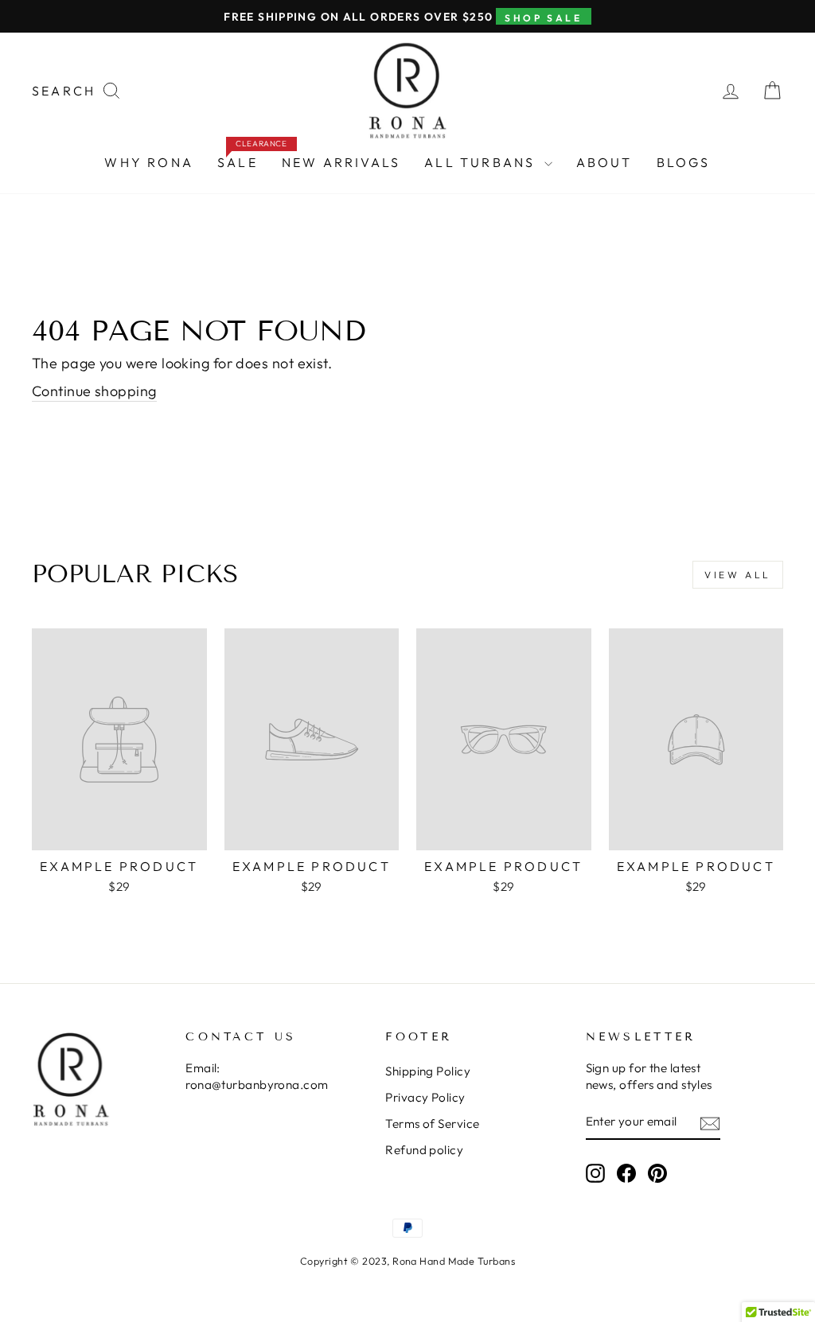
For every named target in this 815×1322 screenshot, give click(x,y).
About (604, 162)
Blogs (684, 162)
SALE (243, 158)
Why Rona (148, 162)
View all (737, 575)
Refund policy (424, 1149)
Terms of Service (432, 1123)
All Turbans (482, 162)
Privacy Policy (425, 1097)
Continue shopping (94, 391)
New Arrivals (341, 162)
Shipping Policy (427, 1071)
